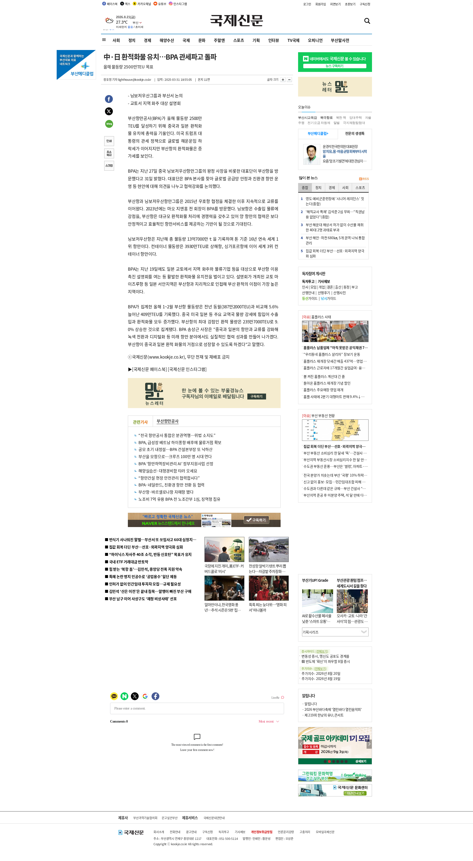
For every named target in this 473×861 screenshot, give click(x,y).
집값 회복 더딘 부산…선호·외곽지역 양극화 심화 (338, 446)
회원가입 (320, 4)
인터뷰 (273, 40)
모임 (313, 286)
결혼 (330, 286)
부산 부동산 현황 (318, 415)
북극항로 (326, 117)
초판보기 (350, 4)
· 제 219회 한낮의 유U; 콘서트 (322, 714)
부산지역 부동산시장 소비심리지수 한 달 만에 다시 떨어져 (344, 459)
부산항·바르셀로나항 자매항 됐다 (166, 492)
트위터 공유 (108, 112)
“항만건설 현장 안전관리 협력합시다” (169, 478)
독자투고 (224, 832)
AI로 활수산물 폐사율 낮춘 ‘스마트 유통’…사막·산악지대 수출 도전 (316, 624)
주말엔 (219, 40)
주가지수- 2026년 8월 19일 (321, 678)
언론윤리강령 (286, 832)
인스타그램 (180, 4)
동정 (346, 286)
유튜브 (162, 4)
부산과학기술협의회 (145, 818)
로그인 (307, 4)
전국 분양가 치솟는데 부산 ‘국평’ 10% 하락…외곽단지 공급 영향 (349, 475)
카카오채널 (144, 4)
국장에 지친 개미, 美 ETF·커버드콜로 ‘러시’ (224, 568)
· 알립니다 (309, 703)
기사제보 (240, 832)
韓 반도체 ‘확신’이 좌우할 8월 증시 (326, 661)
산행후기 (324, 292)
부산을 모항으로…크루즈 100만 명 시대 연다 (175, 456)
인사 (305, 286)
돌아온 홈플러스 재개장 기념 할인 (327, 383)
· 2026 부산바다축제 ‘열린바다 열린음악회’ (332, 709)
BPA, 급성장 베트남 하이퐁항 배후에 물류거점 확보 (179, 442)
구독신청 (365, 4)
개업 (322, 286)
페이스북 (112, 4)
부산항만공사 (168, 421)
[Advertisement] (241, 122)
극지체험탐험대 (354, 123)
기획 (256, 40)
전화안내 (175, 832)
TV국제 (293, 40)
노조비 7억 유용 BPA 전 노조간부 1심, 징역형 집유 (179, 499)
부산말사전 (340, 40)
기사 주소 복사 (108, 154)
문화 (202, 40)
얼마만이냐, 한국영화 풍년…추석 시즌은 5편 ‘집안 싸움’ (222, 610)
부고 (355, 286)
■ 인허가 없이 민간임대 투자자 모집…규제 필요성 (143, 583)
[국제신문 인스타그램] (187, 369)
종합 (305, 187)
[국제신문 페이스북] (149, 369)
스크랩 (108, 166)
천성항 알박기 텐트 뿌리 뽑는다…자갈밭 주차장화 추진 (267, 571)
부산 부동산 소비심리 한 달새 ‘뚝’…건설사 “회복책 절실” (343, 452)
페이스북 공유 (108, 99)
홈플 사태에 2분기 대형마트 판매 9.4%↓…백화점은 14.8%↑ (347, 396)
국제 (186, 40)
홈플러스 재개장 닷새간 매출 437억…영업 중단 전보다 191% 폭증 (350, 361)
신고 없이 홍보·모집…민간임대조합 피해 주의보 (338, 481)
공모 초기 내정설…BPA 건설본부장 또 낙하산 (175, 449)
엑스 (127, 4)
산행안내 (308, 292)
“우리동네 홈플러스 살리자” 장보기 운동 (332, 354)
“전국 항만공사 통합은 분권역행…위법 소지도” (177, 435)
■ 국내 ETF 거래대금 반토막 (126, 561)
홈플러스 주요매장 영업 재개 (323, 389)
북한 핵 (341, 117)
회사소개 (158, 832)
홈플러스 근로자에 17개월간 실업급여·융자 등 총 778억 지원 (346, 367)
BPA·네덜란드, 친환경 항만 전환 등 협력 (171, 485)
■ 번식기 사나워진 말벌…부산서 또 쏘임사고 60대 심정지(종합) (153, 539)
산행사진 (339, 292)
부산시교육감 (307, 117)
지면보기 (335, 4)
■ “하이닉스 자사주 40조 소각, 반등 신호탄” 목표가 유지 (148, 554)
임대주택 (355, 117)
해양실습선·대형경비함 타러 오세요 (167, 471)
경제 (147, 40)
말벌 (337, 123)
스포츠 (238, 40)
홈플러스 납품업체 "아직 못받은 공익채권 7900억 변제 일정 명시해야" (353, 347)
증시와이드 (315, 651)
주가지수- (314, 668)
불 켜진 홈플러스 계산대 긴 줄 (324, 376)
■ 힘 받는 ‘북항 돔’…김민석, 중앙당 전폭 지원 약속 (143, 569)
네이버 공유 (108, 124)
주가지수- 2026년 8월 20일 (321, 673)
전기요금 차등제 (318, 123)
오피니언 (315, 40)
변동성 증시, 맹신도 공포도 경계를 (325, 656)
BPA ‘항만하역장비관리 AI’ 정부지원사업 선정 (175, 463)
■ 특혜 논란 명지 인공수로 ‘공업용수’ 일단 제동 (141, 576)
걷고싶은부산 (170, 818)
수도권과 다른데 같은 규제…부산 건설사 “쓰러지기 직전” (344, 488)
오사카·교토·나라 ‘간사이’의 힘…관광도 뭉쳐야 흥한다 (352, 621)
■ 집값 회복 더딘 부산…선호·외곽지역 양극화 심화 (144, 546)
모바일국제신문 (325, 832)
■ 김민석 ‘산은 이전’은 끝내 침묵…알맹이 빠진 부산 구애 (148, 591)
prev (301, 744)
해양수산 (167, 40)
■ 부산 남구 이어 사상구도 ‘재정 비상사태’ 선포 (141, 598)
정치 (132, 40)
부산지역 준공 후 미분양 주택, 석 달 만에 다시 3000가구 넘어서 (347, 495)
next (369, 744)
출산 (338, 286)
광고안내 (191, 832)
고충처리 (305, 832)
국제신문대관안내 (214, 818)
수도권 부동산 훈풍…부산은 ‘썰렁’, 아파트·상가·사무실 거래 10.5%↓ (353, 466)
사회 (116, 40)
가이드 (310, 298)
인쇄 (108, 141)
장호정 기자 (110, 79)
